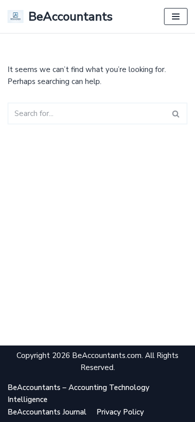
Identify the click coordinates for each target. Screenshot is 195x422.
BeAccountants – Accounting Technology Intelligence (79, 393)
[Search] (176, 113)
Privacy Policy (120, 412)
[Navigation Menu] (176, 16)
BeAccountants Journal (47, 412)
